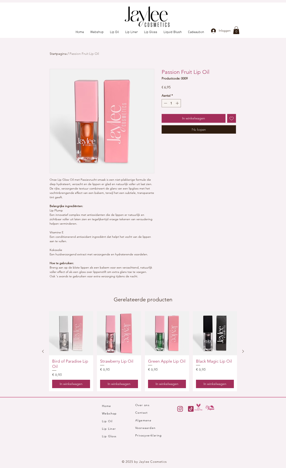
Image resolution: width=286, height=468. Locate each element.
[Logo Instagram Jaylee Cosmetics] (180, 409)
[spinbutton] (171, 103)
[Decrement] (165, 103)
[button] (236, 30)
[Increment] (177, 103)
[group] (143, 351)
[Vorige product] (42, 351)
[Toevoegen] (231, 118)
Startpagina (58, 54)
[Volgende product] (243, 351)
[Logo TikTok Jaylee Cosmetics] (191, 409)
